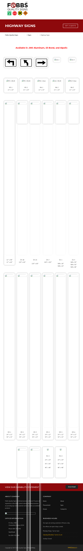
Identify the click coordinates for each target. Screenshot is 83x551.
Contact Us (63, 509)
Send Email (12, 532)
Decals (45, 509)
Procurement (46, 505)
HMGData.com (73, 547)
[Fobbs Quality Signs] (17, 8)
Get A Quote (70, 25)
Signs (61, 505)
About (62, 501)
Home (44, 501)
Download (72, 487)
